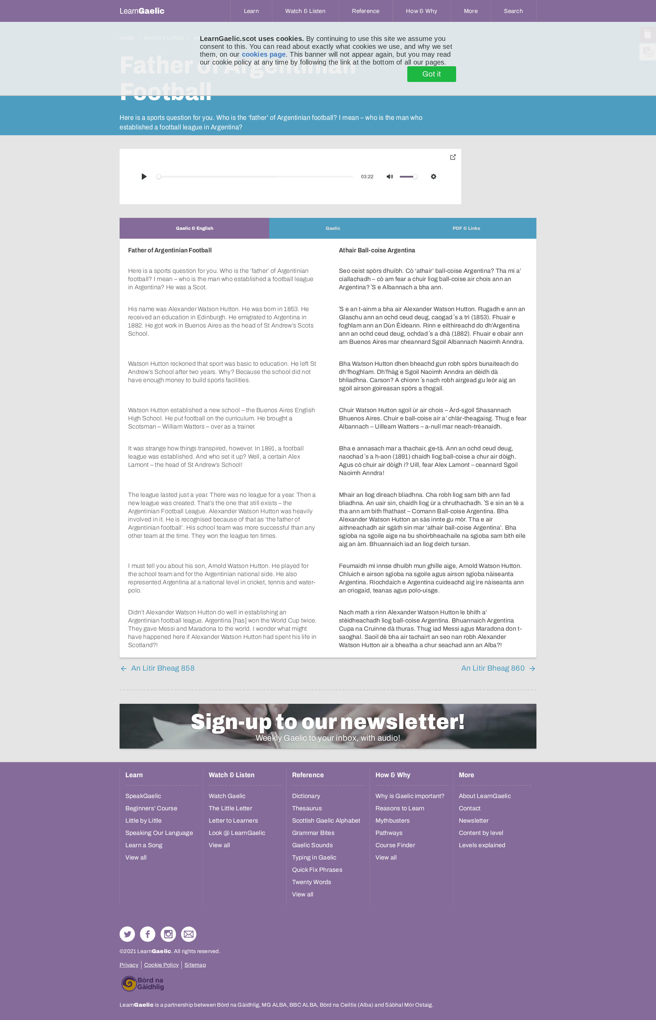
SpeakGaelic (143, 796)
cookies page (264, 54)
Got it (431, 74)
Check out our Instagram (168, 934)
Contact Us (188, 934)
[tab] (194, 228)
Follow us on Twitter (127, 934)
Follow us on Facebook (147, 934)
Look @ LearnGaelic (237, 832)
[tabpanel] (328, 448)
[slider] (254, 176)
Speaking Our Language (159, 832)
